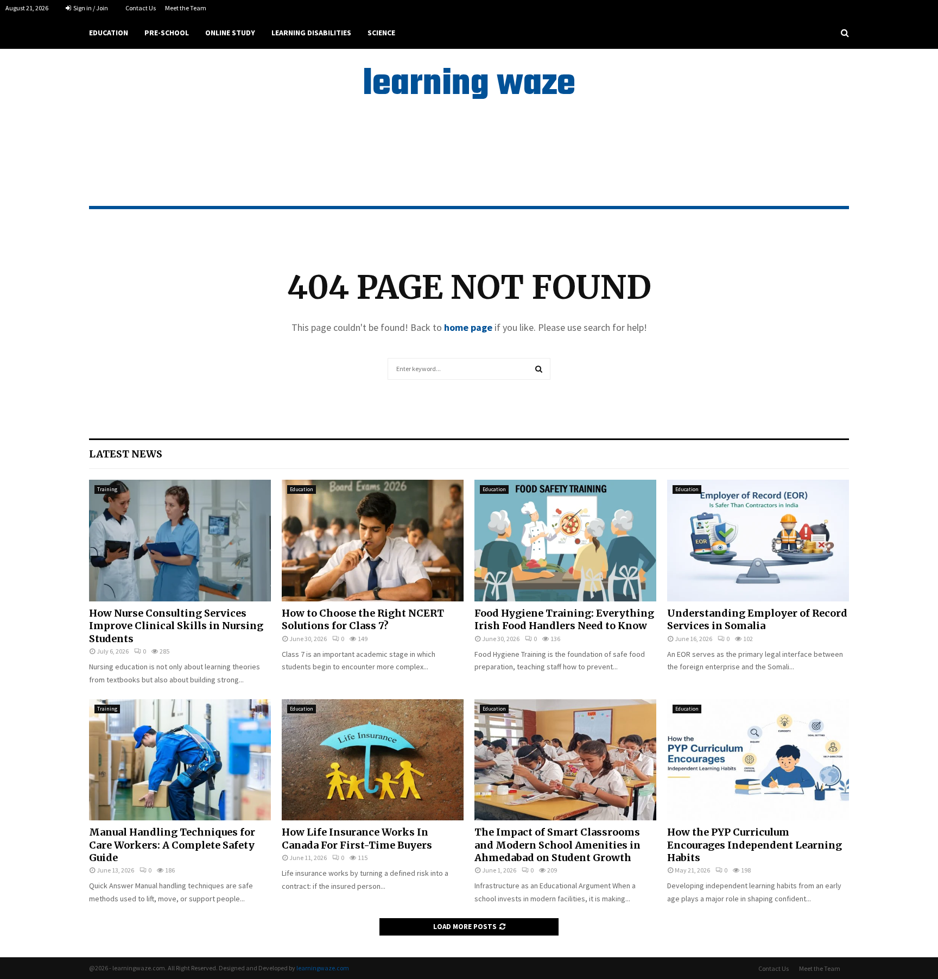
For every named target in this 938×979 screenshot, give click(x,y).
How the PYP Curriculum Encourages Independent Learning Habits (754, 845)
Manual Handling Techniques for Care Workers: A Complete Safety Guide (172, 845)
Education (108, 32)
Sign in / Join (90, 8)
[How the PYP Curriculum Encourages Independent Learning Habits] (758, 759)
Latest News (125, 454)
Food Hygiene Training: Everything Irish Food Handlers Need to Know (564, 619)
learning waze (469, 84)
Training (107, 489)
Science (381, 32)
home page (468, 327)
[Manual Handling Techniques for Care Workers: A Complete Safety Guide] (180, 759)
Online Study (230, 32)
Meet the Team (185, 8)
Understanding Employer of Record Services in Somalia (757, 619)
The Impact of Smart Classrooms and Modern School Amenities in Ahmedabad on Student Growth (557, 845)
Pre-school (166, 32)
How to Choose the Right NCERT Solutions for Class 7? (363, 619)
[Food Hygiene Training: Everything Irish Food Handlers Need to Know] (565, 540)
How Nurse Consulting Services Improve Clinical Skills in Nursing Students (176, 626)
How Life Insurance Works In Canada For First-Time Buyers (357, 838)
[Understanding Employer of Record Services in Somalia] (758, 540)
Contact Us (140, 8)
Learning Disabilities (311, 32)
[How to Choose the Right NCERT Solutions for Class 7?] (373, 540)
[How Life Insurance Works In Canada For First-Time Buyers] (373, 759)
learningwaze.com (322, 968)
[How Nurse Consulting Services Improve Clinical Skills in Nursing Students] (180, 540)
